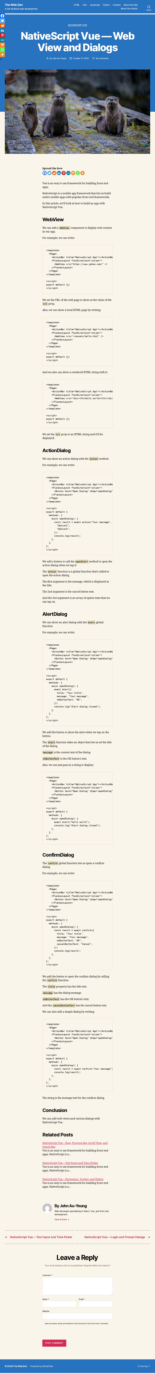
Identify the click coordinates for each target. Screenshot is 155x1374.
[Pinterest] (64, 173)
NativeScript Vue (77, 25)
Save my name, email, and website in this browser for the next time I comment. (76, 1323)
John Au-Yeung (59, 58)
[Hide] (1, 59)
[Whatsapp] (78, 173)
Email (82, 1299)
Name (45, 1299)
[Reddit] (54, 173)
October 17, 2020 (81, 58)
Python (106, 5)
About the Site (131, 5)
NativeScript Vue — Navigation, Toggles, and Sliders (72, 1179)
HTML (77, 5)
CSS (85, 5)
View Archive (61, 1219)
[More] (82, 173)
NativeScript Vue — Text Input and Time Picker (70, 1163)
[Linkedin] (59, 173)
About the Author (129, 8)
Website (45, 1311)
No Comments (102, 58)
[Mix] (73, 173)
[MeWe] (68, 173)
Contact (117, 5)
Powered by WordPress (41, 1366)
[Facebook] (45, 173)
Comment (47, 1275)
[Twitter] (49, 173)
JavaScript (95, 5)
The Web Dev (14, 4)
